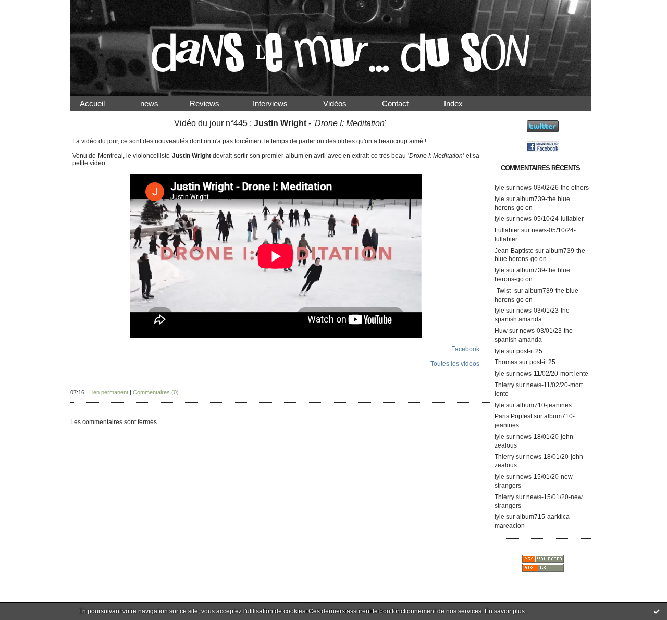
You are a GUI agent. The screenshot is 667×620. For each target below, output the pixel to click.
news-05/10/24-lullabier (550, 218)
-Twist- (504, 290)
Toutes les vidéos (454, 363)
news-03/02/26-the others (552, 187)
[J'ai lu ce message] (656, 611)
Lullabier (507, 230)
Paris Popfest (513, 416)
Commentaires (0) (156, 392)
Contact (403, 103)
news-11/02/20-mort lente (552, 373)
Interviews (278, 103)
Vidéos (343, 103)
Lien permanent (108, 392)
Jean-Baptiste (514, 250)
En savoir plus (505, 611)
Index (462, 103)
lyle (499, 187)
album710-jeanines (544, 405)
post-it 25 (529, 351)
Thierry (504, 385)
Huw (501, 330)
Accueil (101, 103)
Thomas (506, 362)
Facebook (465, 349)
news (157, 103)
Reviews (214, 103)
